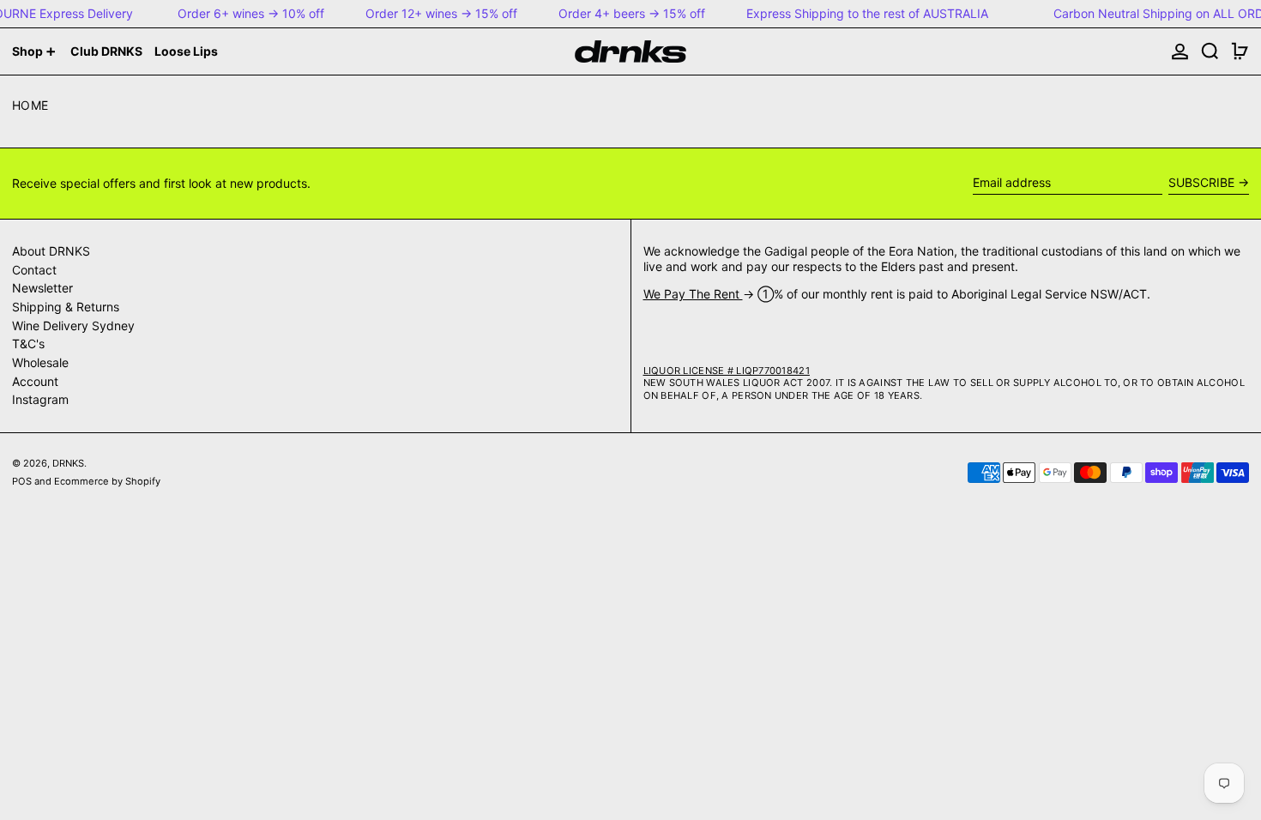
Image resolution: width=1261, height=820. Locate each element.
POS (22, 481)
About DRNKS (51, 251)
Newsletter (42, 287)
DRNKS (68, 463)
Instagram (40, 399)
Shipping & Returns (65, 306)
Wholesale (40, 362)
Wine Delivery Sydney (73, 325)
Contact (34, 269)
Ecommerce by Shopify (107, 481)
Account (35, 381)
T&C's (28, 343)
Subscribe (1201, 182)
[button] (1210, 51)
